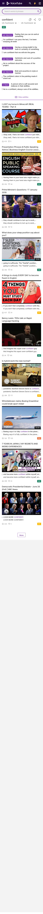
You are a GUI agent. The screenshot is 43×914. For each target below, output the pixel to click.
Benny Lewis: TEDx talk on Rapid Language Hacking (17, 319)
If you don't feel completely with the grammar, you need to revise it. (21, 306)
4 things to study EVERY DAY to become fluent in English (20, 276)
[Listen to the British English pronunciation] (35, 23)
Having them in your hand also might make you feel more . (21, 177)
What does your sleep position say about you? (20, 233)
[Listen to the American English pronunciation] (16, 23)
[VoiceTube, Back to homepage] (14, 3)
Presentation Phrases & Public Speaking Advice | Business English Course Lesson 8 (21, 148)
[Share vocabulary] (34, 19)
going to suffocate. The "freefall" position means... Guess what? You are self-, (21, 263)
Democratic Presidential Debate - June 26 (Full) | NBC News (21, 488)
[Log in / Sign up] (39, 3)
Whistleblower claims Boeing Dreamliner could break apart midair (20, 402)
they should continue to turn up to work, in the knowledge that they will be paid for (20, 220)
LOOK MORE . (13, 517)
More (21, 535)
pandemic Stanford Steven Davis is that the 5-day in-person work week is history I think (22, 389)
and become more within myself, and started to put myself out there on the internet (21, 474)
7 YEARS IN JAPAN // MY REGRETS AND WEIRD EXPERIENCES (20, 445)
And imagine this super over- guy (20, 348)
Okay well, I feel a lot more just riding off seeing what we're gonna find (21, 134)
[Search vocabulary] (30, 3)
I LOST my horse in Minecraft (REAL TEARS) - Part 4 (18, 105)
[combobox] (19, 11)
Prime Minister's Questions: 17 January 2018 (19, 191)
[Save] (39, 19)
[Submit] (38, 11)
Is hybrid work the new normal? (16, 361)
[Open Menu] (3, 3)
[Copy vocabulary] (30, 19)
